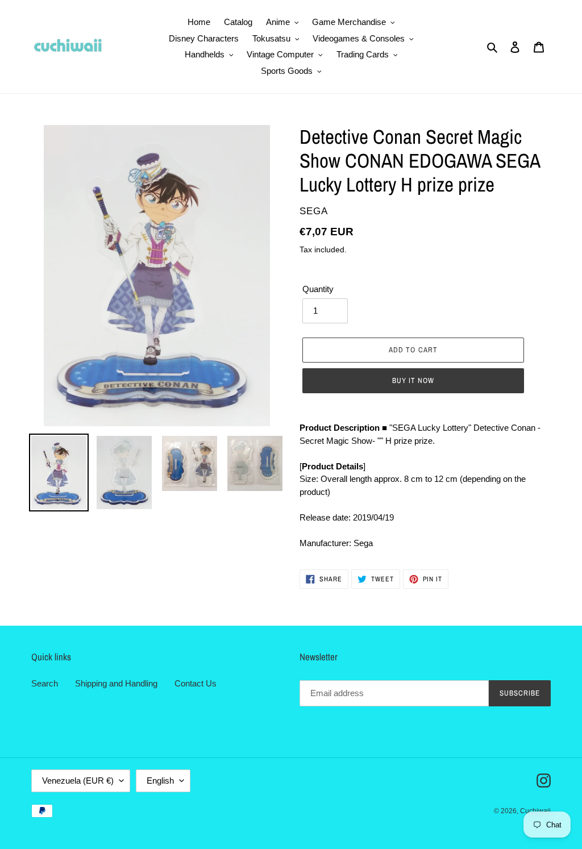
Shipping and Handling (116, 683)
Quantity (318, 289)
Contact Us (195, 683)
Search (44, 683)
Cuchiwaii (535, 811)
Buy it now (413, 380)
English (160, 780)
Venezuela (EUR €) (78, 780)
